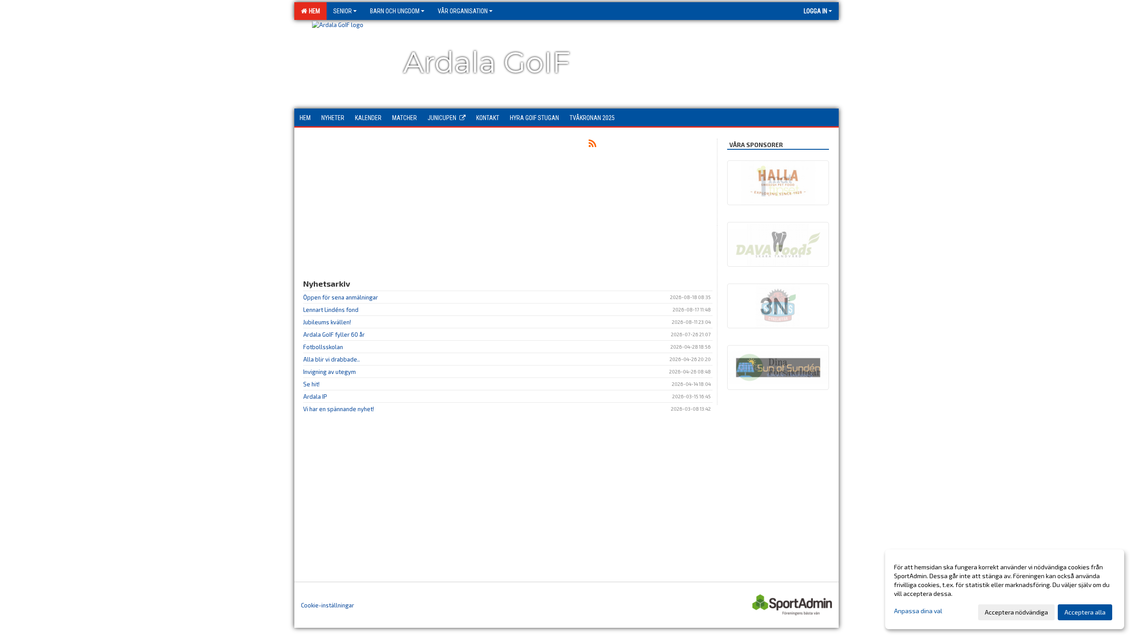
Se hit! (311, 384)
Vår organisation (463, 11)
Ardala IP (315, 396)
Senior (342, 11)
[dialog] (1004, 589)
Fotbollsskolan (323, 346)
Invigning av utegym (329, 371)
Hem (313, 11)
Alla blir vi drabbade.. (331, 359)
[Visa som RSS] (592, 144)
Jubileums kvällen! (327, 322)
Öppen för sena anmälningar (340, 297)
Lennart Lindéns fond (330, 309)
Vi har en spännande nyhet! (338, 408)
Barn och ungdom (395, 11)
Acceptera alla (1085, 612)
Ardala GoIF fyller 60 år (334, 334)
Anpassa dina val (918, 611)
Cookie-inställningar (327, 605)
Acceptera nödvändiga (1016, 612)
